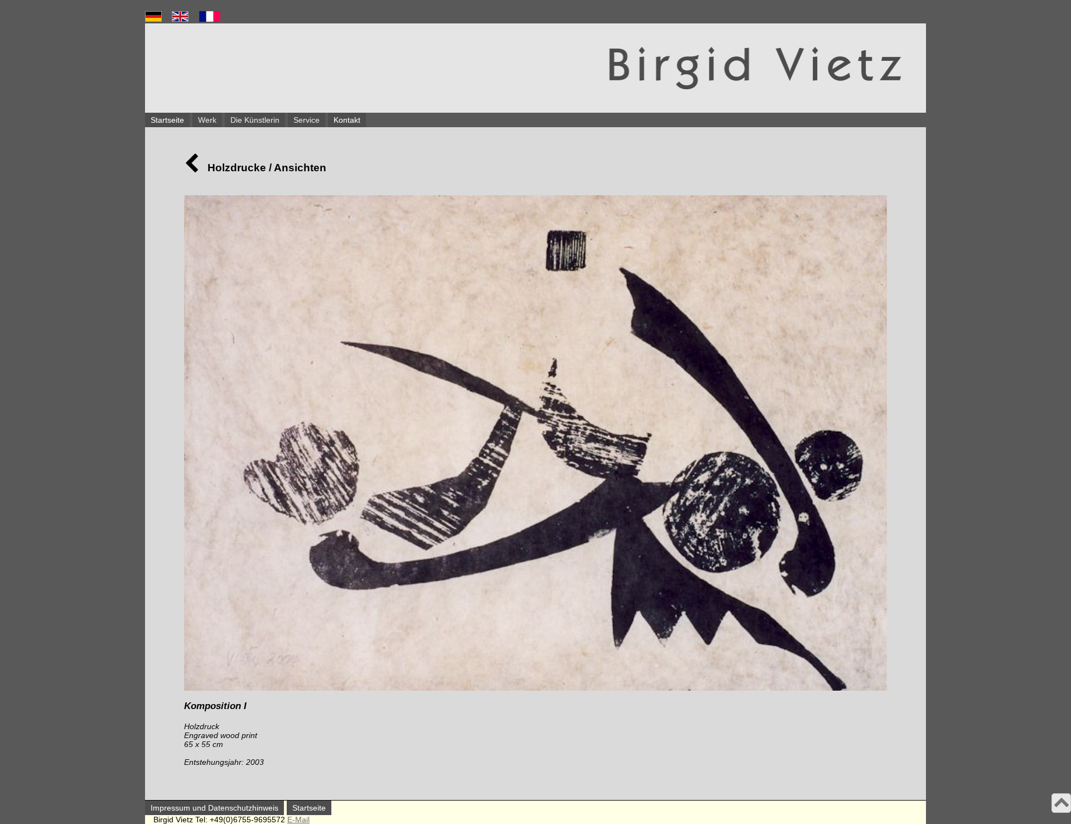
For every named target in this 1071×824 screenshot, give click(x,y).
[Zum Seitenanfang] (1062, 804)
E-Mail (298, 819)
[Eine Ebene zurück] (191, 168)
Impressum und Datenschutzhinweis (214, 807)
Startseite (167, 119)
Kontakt (347, 119)
